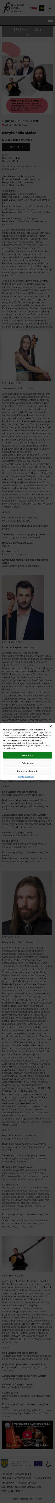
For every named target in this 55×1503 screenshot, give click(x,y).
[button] (50, 726)
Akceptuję (27, 755)
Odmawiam (27, 763)
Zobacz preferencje (27, 771)
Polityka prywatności (26, 777)
